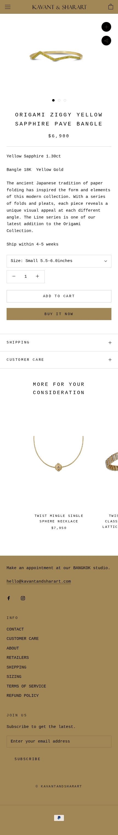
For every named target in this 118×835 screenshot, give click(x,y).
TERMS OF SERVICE (26, 686)
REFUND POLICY (23, 696)
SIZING (14, 677)
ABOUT (13, 648)
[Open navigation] (7, 7)
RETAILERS (18, 658)
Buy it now (59, 314)
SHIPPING (18, 342)
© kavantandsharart (59, 786)
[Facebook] (9, 598)
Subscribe (28, 759)
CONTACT (15, 629)
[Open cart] (110, 7)
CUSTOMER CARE (23, 639)
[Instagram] (23, 598)
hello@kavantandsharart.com (39, 581)
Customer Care (25, 360)
